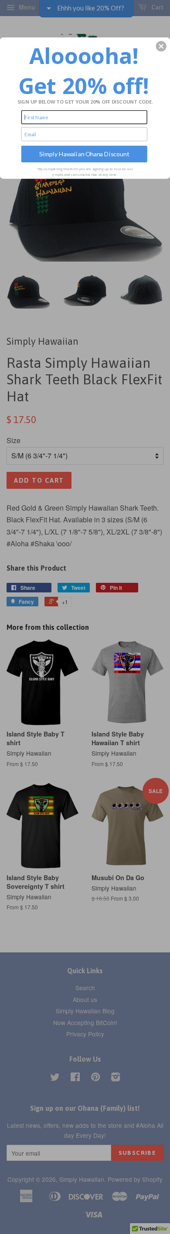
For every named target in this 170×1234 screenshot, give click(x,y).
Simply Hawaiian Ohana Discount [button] (84, 154)
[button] (161, 46)
